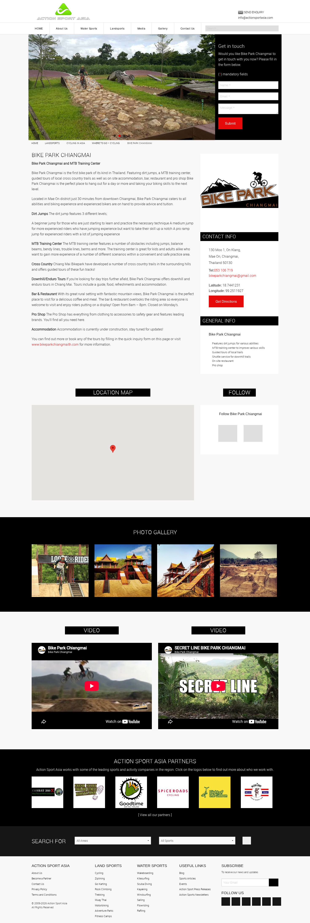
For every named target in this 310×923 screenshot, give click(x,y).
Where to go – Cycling (106, 143)
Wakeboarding (145, 873)
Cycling (99, 873)
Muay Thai (100, 900)
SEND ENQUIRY (253, 12)
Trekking (100, 894)
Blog (181, 873)
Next (218, 85)
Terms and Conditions (44, 894)
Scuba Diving (144, 884)
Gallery (162, 28)
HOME (39, 28)
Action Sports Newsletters (194, 894)
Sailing (141, 900)
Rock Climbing (103, 889)
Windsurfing (144, 894)
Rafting (141, 910)
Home (34, 143)
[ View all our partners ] (155, 814)
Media (141, 28)
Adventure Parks (104, 910)
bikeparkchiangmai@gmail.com (232, 275)
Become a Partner (41, 878)
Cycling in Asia (76, 143)
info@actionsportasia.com (255, 18)
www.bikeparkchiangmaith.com (55, 344)
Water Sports (89, 28)
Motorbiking (102, 905)
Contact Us (188, 28)
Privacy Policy (39, 889)
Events (183, 884)
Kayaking (142, 889)
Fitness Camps (103, 916)
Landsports (117, 28)
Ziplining (100, 878)
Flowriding (143, 905)
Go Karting (101, 884)
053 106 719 (223, 270)
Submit (230, 123)
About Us (62, 28)
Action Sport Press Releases (195, 889)
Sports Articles (187, 878)
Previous (25, 85)
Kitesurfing (143, 878)
